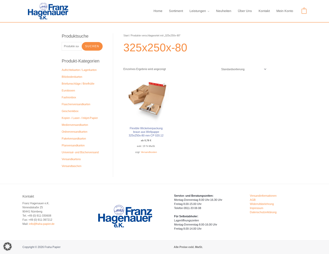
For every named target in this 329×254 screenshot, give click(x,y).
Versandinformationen (263, 195)
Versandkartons (71, 159)
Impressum (256, 208)
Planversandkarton (73, 145)
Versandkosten (149, 152)
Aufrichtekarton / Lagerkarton (79, 69)
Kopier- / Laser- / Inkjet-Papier (80, 118)
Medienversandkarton (75, 124)
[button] (207, 11)
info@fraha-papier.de (41, 223)
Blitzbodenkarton (72, 76)
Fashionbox (69, 97)
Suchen (92, 46)
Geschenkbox (70, 111)
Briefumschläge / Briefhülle (78, 83)
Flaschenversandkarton (76, 104)
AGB (253, 199)
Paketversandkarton (74, 138)
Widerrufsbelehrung (262, 204)
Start (126, 35)
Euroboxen (68, 90)
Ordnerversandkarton (74, 131)
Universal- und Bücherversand (80, 152)
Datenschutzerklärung (263, 212)
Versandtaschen (71, 166)
